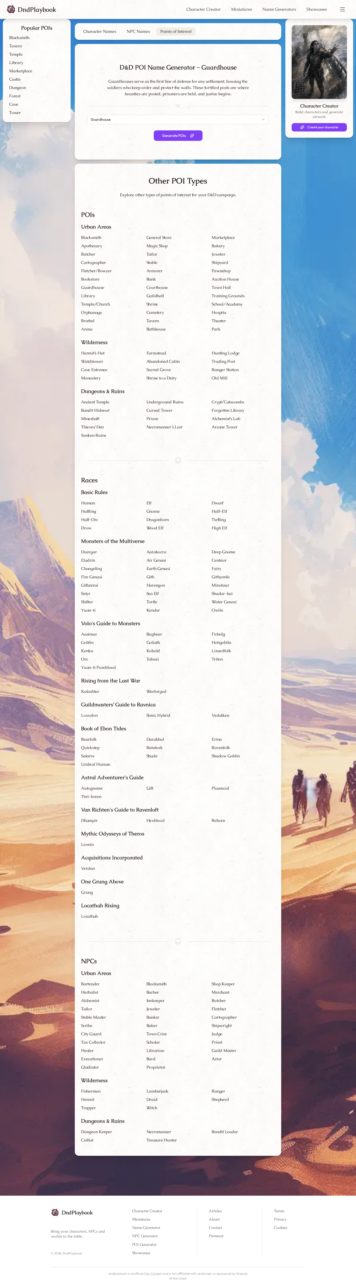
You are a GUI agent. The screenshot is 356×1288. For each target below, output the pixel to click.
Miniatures (241, 9)
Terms (279, 1210)
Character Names (99, 31)
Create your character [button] (323, 127)
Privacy (280, 1219)
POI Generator (144, 1244)
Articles (215, 1210)
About (214, 1219)
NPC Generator (145, 1235)
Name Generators (279, 9)
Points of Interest (176, 31)
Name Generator (146, 1227)
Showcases (316, 9)
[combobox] (178, 119)
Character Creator (203, 9)
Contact (215, 1227)
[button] (342, 9)
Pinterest (216, 1235)
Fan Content (153, 1274)
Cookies (280, 1227)
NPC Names (138, 31)
